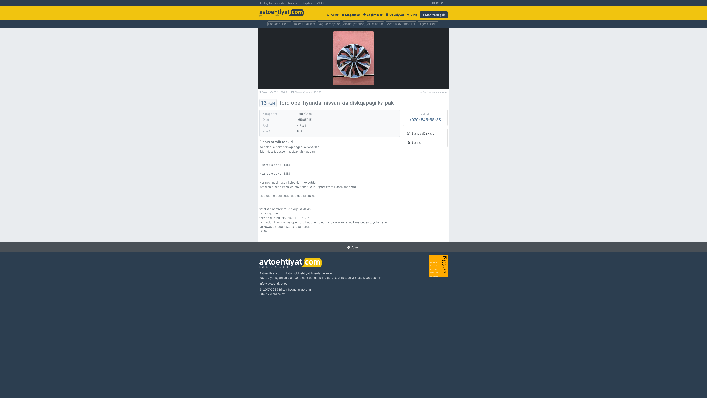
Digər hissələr (428, 24)
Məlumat (293, 3)
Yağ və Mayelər (329, 24)
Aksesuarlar (375, 24)
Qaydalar (307, 3)
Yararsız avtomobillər (400, 24)
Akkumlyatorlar (353, 24)
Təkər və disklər (304, 24)
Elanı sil (416, 142)
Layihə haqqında (274, 3)
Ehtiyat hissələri (279, 24)
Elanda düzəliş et (423, 133)
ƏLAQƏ (321, 3)
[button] (434, 14)
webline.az (277, 294)
